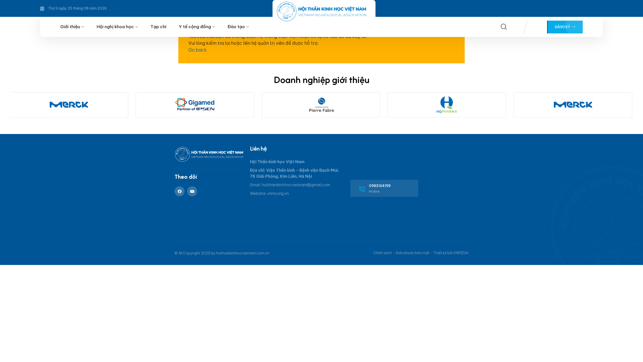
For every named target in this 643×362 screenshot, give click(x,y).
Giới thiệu (70, 26)
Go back (197, 50)
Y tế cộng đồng (195, 26)
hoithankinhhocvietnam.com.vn (242, 253)
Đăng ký (563, 27)
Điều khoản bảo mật (413, 253)
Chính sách (382, 253)
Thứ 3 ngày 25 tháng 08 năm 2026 (77, 8)
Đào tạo (236, 26)
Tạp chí (158, 26)
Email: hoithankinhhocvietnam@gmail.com (290, 184)
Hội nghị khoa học (115, 26)
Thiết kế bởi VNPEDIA (450, 253)
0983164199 (380, 186)
